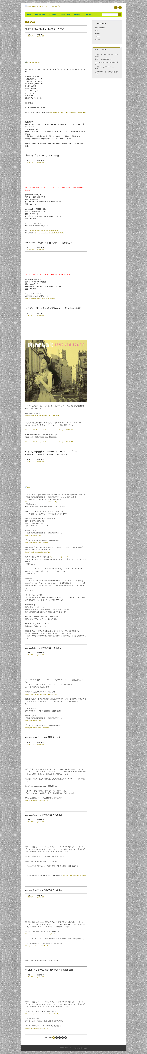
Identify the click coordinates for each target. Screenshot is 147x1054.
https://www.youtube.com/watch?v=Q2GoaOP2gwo (41, 502)
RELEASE (98, 39)
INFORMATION (40, 14)
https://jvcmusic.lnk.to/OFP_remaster (36, 542)
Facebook (116, 7)
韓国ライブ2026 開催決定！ (103, 59)
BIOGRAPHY (52, 14)
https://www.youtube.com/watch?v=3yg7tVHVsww (41, 934)
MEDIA (97, 34)
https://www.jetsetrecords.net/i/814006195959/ (40, 298)
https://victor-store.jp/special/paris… (61, 557)
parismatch (40, 36)
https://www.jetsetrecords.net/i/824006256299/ (44, 230)
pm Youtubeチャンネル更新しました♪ (43, 648)
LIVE (96, 31)
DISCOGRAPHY (65, 14)
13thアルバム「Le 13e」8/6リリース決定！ (45, 29)
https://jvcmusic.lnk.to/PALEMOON (36, 800)
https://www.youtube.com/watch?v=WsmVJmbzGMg (42, 1014)
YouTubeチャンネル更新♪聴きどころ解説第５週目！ (50, 970)
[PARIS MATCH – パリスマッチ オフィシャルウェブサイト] (44, 6)
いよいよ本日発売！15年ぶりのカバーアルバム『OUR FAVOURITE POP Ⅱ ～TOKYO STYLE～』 (56, 472)
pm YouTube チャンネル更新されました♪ (44, 737)
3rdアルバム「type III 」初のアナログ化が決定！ (48, 242)
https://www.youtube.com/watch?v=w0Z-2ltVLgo (41, 694)
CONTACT (88, 14)
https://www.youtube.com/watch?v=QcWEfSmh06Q (42, 415)
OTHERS (98, 36)
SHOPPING (77, 14)
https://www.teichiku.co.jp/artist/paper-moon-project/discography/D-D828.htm (50, 430)
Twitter (120, 7)
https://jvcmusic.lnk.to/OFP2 (34, 535)
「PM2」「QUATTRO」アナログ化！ (43, 155)
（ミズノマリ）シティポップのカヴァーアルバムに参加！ (53, 308)
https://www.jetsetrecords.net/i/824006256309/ (49, 233)
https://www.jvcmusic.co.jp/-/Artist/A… (37, 552)
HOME (29, 14)
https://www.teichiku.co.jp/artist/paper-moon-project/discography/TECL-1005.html (51, 442)
